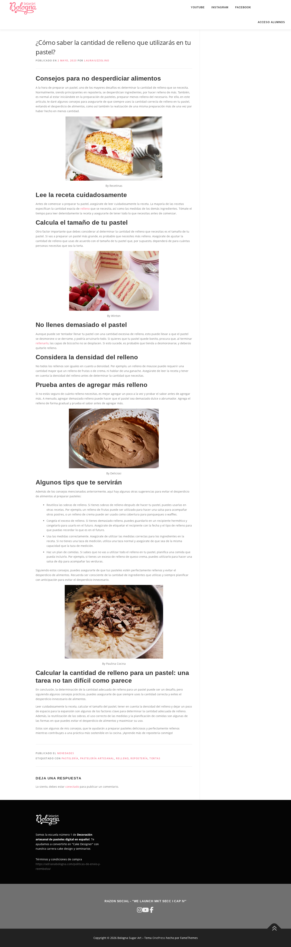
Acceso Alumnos (271, 22)
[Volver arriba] (274, 929)
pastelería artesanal (97, 758)
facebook (243, 7)
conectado (72, 786)
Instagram (219, 7)
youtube (198, 7)
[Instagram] (140, 910)
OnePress (158, 938)
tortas (154, 758)
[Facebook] (151, 910)
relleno (85, 208)
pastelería (70, 758)
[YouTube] (145, 910)
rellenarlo (42, 343)
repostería (139, 758)
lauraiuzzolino (96, 60)
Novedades (65, 753)
